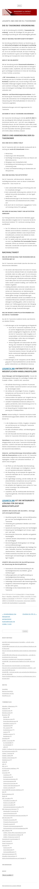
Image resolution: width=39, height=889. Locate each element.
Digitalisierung (6, 760)
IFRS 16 (4, 766)
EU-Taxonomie (19, 601)
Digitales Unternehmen (8, 758)
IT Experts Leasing (8, 824)
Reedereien (6, 736)
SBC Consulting (6, 798)
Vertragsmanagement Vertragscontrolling (14, 815)
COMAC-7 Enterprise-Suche (10, 837)
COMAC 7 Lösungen (25, 596)
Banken (5, 717)
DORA (3, 762)
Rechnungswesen (7, 794)
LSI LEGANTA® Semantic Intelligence (12, 790)
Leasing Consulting (8, 805)
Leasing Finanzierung (9, 813)
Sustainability (22, 603)
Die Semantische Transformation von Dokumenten (16, 665)
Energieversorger (8, 719)
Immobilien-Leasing (8, 723)
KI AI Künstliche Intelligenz (9, 768)
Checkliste (5, 738)
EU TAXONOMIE (7, 743)
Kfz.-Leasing (6, 728)
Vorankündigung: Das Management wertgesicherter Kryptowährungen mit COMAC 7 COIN (9, 619)
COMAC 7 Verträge (7, 753)
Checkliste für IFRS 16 (29, 614)
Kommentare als (8, 693)
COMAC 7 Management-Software (12, 835)
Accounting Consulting (9, 800)
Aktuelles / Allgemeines (13, 596)
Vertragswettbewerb (9, 852)
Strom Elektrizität (8, 850)
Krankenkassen (7, 730)
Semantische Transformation (10, 839)
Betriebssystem (6, 713)
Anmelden (5, 689)
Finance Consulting (8, 802)
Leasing (5, 732)
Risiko (3, 796)
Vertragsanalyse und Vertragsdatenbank (14, 828)
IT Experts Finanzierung (9, 822)
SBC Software (6, 830)
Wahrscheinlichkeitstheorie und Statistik (13, 858)
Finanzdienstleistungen (9, 721)
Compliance (6, 775)
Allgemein (5, 708)
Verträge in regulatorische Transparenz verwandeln (16, 659)
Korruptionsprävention (9, 779)
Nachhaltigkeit (14, 603)
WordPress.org (6, 695)
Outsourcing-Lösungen (9, 783)
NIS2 (3, 792)
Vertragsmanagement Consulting (12, 807)
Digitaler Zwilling (6, 755)
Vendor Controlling (8, 787)
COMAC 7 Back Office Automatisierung (13, 832)
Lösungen (5, 772)
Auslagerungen (6, 710)
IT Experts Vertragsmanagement (12, 826)
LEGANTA (32, 601)
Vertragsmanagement (8, 854)
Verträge (4, 845)
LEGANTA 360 (8, 368)
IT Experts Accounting (9, 820)
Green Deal (27, 601)
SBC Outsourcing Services (9, 809)
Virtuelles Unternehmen (8, 856)
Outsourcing (6, 847)
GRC (3, 764)
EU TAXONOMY (10, 598)
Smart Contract (6, 841)
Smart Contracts (6, 843)
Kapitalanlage (7, 725)
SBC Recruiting (6, 817)
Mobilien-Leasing (8, 734)
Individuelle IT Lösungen (10, 811)
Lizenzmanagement (8, 781)
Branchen (5, 715)
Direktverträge (7, 777)
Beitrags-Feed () (7, 691)
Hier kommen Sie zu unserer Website (11, 886)
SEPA (4, 747)
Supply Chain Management (10, 785)
